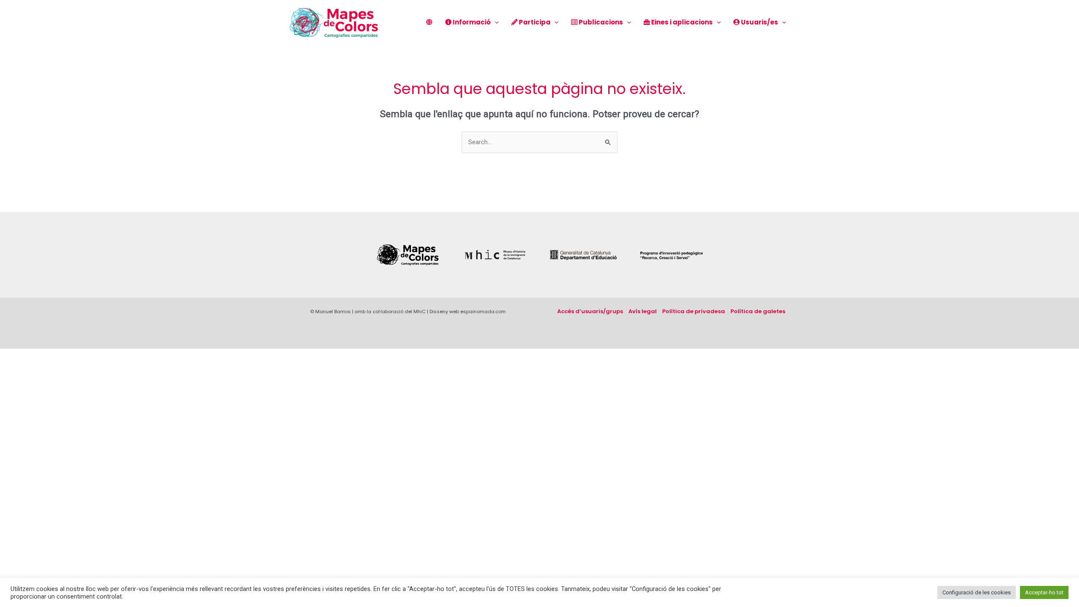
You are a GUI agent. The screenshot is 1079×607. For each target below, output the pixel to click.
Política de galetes (757, 311)
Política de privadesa (693, 311)
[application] (495, 22)
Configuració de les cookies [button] (976, 592)
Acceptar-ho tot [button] (1044, 592)
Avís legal (642, 311)
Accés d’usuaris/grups (590, 311)
